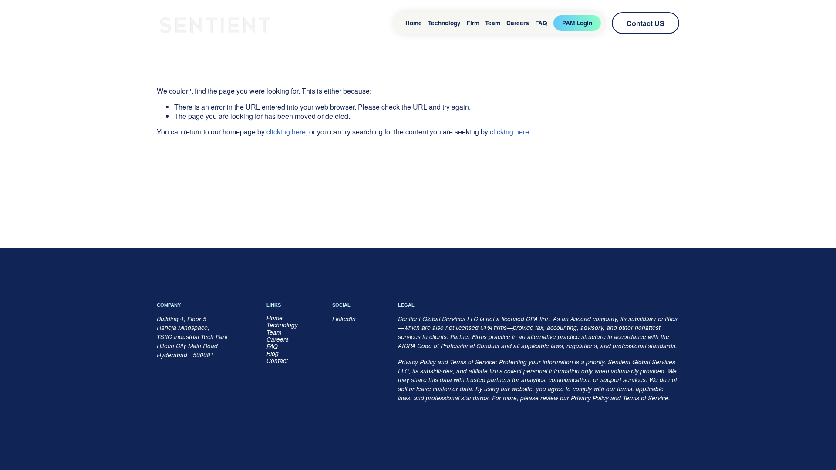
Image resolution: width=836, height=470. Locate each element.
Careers (517, 23)
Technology (444, 23)
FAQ (541, 23)
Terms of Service (645, 398)
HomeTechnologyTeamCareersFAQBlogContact (282, 340)
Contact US (645, 23)
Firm (473, 23)
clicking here (286, 132)
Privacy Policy (590, 398)
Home (413, 23)
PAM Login (577, 23)
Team (492, 23)
